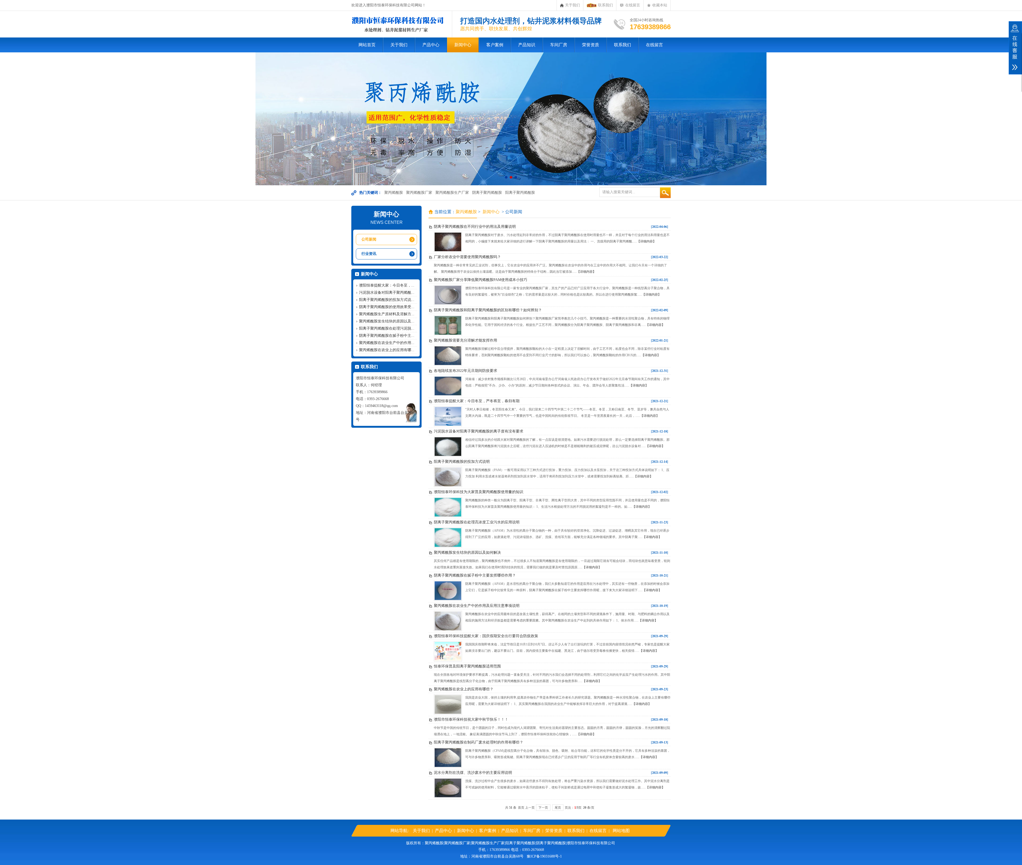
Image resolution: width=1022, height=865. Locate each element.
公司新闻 (368, 239)
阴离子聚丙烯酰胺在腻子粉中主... (386, 336)
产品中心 (430, 45)
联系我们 (605, 5)
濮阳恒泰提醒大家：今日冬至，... (386, 285)
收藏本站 (659, 5)
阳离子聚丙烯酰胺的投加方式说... (386, 300)
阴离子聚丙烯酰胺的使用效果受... (386, 307)
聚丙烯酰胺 (393, 193)
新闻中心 (462, 45)
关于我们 (572, 5)
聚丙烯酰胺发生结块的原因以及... (386, 321)
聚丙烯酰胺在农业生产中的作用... (386, 343)
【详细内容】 (646, 241)
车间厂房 (558, 45)
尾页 (558, 807)
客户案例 (494, 45)
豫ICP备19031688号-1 (544, 856)
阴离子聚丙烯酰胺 (487, 193)
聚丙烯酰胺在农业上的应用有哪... (386, 350)
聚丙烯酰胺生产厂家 (452, 193)
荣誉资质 (590, 45)
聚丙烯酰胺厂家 (419, 193)
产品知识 (526, 45)
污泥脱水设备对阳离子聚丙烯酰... (386, 293)
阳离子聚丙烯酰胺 (520, 193)
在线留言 (632, 5)
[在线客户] (1015, 47)
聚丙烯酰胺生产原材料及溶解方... (386, 314)
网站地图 (621, 830)
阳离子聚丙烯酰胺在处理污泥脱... (386, 328)
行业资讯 (368, 254)
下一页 (543, 807)
